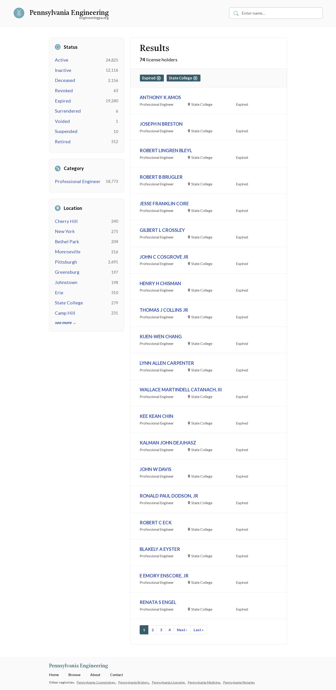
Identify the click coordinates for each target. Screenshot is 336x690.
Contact (116, 674)
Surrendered (68, 111)
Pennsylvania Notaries (239, 682)
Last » (199, 630)
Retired (63, 141)
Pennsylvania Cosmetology (96, 682)
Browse (74, 674)
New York (65, 231)
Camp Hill (65, 313)
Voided (62, 121)
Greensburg (67, 272)
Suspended (66, 131)
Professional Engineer (78, 181)
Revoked (64, 90)
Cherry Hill (66, 221)
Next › (182, 630)
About (95, 674)
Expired (63, 100)
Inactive (63, 70)
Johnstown (66, 282)
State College (69, 302)
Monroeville (67, 251)
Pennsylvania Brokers (133, 682)
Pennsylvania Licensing (168, 682)
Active (61, 59)
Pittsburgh (66, 262)
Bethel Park (67, 241)
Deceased (65, 80)
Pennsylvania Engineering (69, 13)
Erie (59, 292)
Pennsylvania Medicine (204, 682)
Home (54, 674)
